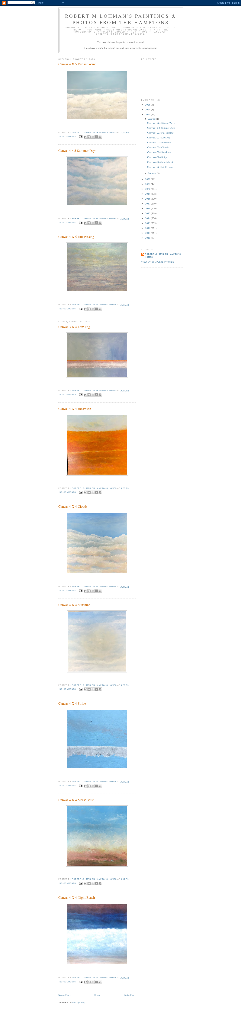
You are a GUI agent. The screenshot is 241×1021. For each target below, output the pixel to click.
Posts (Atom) (78, 1002)
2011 (148, 233)
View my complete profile (157, 262)
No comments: (68, 136)
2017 (148, 203)
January (152, 173)
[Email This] (86, 137)
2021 (148, 184)
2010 (148, 237)
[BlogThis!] (89, 137)
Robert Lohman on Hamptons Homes (163, 255)
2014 (148, 218)
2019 (148, 193)
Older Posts (130, 995)
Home (97, 995)
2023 (148, 114)
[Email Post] (80, 136)
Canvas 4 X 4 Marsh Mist (76, 800)
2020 (148, 189)
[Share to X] (93, 137)
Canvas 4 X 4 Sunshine (74, 604)
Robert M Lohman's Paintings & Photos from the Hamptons (120, 19)
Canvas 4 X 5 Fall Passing (76, 236)
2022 (148, 179)
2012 (148, 228)
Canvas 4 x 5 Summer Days (77, 150)
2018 (148, 198)
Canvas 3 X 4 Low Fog (74, 326)
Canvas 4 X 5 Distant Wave (77, 64)
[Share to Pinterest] (100, 137)
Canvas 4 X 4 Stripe (72, 703)
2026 (148, 104)
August (152, 118)
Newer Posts (64, 995)
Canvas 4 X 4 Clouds (72, 506)
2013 (148, 223)
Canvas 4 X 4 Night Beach (76, 897)
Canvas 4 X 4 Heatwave (74, 408)
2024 (148, 109)
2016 (148, 208)
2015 (148, 213)
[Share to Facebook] (96, 137)
